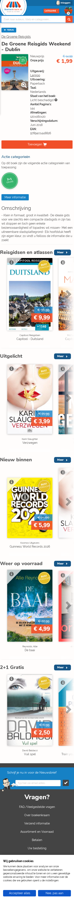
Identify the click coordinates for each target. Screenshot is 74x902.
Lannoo (35, 75)
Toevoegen (35, 144)
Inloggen (66, 2)
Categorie (50, 11)
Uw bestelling (37, 848)
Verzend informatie (37, 823)
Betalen (37, 840)
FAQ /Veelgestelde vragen (37, 807)
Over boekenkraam (37, 815)
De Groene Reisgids (16, 37)
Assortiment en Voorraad (37, 831)
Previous (4, 303)
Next (68, 303)
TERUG (10, 30)
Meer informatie (15, 197)
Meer (60, 252)
